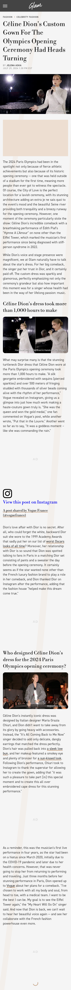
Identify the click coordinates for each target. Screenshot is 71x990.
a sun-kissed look (49, 758)
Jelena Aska (14, 65)
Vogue (11, 885)
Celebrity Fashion (28, 17)
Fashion (8, 17)
